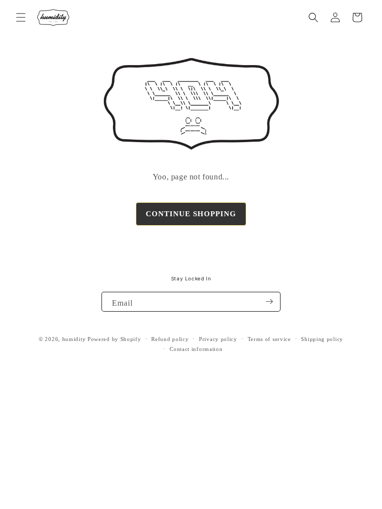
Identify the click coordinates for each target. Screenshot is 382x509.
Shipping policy (322, 339)
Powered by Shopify (114, 339)
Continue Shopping (191, 214)
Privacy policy (218, 339)
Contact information (196, 349)
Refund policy (170, 339)
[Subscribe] (269, 302)
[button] (21, 17)
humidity (74, 339)
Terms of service (269, 339)
